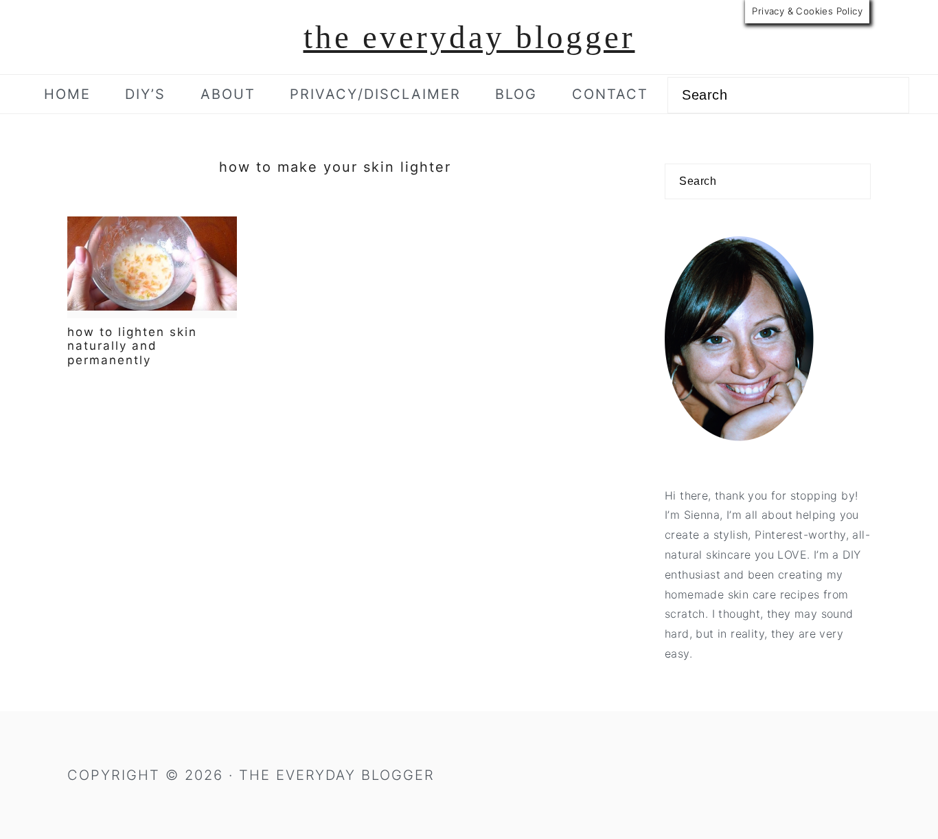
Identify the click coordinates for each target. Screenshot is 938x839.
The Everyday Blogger (469, 37)
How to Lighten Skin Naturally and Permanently (132, 346)
